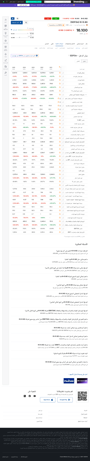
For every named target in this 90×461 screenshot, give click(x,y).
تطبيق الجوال (84, 414)
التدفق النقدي (62, 48)
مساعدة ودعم (39, 417)
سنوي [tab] (84, 61)
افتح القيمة (15, 29)
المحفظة (85, 417)
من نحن (40, 410)
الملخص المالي (85, 48)
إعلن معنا (40, 414)
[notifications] (7, 1)
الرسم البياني (80, 44)
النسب (56, 48)
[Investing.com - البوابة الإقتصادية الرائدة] (81, 2)
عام (87, 44)
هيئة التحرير (39, 421)
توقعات (35, 48)
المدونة (85, 410)
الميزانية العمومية (70, 48)
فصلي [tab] (78, 61)
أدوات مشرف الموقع (82, 421)
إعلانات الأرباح (42, 48)
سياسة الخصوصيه (14, 456)
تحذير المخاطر (5, 456)
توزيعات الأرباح (50, 48)
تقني (52, 44)
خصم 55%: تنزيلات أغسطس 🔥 (33, 1)
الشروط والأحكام (24, 456)
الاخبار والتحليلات (70, 44)
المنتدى (47, 44)
